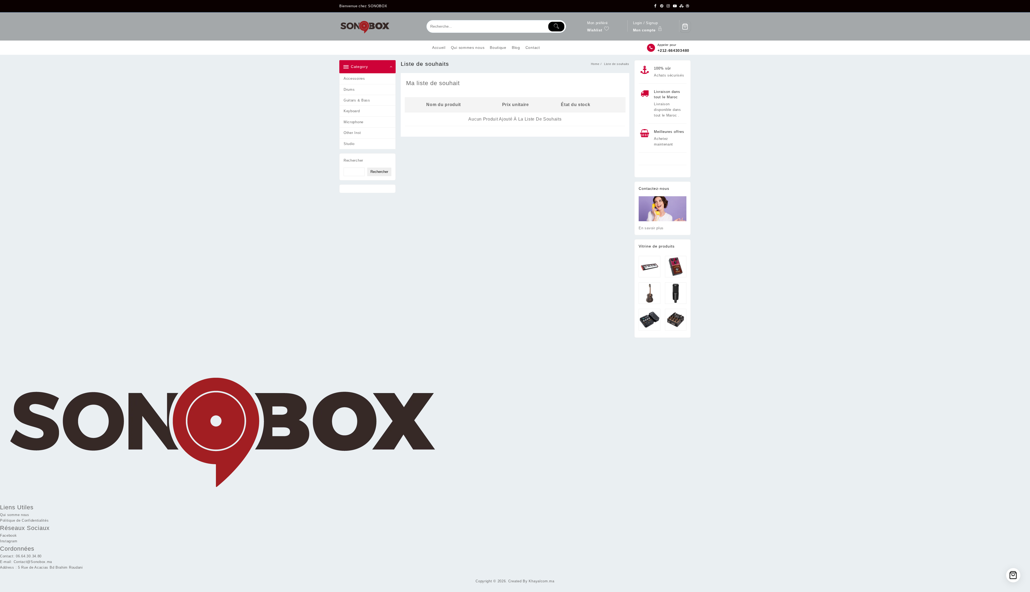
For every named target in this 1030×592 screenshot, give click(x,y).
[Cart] (685, 26)
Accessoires (354, 79)
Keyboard (352, 111)
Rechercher (353, 160)
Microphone (353, 122)
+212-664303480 (673, 50)
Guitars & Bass (357, 100)
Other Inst (352, 133)
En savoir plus (651, 228)
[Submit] (556, 26)
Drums (349, 90)
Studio (349, 144)
